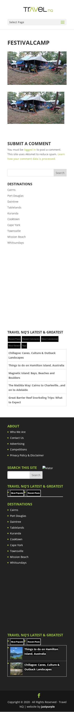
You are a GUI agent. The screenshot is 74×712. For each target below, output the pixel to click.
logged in (30, 149)
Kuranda (12, 213)
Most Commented (50, 339)
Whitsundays (15, 242)
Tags (24, 345)
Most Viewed (14, 345)
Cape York (13, 225)
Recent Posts (14, 339)
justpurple (48, 706)
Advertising (17, 443)
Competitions (18, 449)
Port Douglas (15, 195)
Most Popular (17, 493)
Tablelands (14, 207)
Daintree (12, 201)
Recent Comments (30, 339)
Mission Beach (16, 237)
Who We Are (18, 432)
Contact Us (17, 438)
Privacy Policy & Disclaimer (27, 455)
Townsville (14, 231)
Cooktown (13, 219)
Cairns (11, 190)
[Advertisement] (37, 288)
